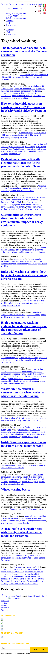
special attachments (17, 207)
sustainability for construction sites (26, 576)
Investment (5, 202)
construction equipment (10, 93)
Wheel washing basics (15, 489)
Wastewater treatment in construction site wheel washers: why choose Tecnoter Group (22, 392)
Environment (11, 25)
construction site (7, 376)
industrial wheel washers (22, 95)
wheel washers (28, 209)
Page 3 (31, 596)
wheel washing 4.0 (30, 436)
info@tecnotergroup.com (16, 13)
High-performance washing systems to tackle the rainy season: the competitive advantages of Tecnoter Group (24, 328)
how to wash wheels (9, 518)
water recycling (7, 434)
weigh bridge (40, 149)
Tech (8, 23)
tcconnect (29, 579)
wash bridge (30, 146)
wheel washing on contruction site (15, 523)
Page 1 (18, 596)
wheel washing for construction (33, 521)
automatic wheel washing (24, 88)
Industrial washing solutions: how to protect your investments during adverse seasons (24, 275)
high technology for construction (33, 261)
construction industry (35, 374)
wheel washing (21, 98)
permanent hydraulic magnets (29, 264)
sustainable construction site (12, 579)
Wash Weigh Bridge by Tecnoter (20, 149)
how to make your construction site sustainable (21, 570)
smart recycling (38, 432)
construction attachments (31, 91)
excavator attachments (10, 261)
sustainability (20, 574)
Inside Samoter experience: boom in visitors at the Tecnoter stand (23, 443)
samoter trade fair (15, 479)
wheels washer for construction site (23, 317)
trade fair (27, 479)
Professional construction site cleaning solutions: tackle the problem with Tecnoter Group (21, 162)
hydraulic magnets (8, 264)
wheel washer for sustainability (24, 151)
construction (15, 91)
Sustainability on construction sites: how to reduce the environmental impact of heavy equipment (22, 220)
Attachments (18, 86)
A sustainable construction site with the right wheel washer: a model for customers (21, 532)
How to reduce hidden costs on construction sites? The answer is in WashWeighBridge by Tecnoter (23, 107)
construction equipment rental (13, 374)
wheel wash (6, 151)
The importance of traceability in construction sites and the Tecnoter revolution (24, 51)
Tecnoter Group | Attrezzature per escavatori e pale (22, 4)
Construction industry (19, 200)
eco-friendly (36, 259)
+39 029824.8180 (14, 623)
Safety (13, 202)
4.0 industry (36, 86)
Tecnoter (9, 20)
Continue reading (24, 77)
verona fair (36, 479)
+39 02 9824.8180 (14, 9)
